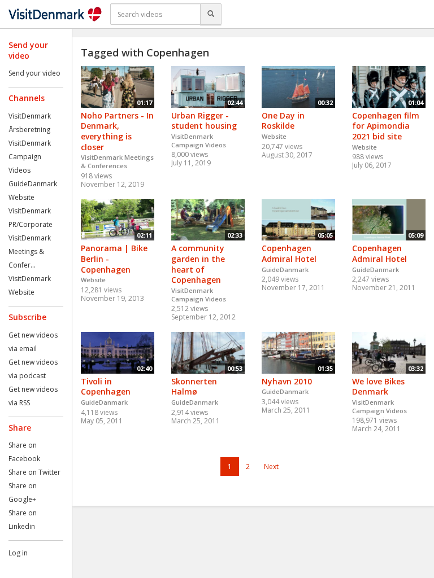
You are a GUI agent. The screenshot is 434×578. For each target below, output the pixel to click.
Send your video (34, 73)
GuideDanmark (32, 184)
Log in (18, 553)
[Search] (211, 14)
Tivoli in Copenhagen (106, 386)
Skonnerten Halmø (194, 386)
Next (271, 466)
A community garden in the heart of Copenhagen (198, 264)
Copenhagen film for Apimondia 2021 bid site (385, 126)
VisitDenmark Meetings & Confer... (29, 251)
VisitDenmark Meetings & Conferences (117, 161)
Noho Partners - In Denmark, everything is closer (117, 131)
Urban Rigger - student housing (204, 121)
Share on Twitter (34, 472)
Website (21, 197)
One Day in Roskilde (283, 121)
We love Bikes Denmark (378, 386)
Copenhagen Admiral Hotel (289, 253)
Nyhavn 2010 (287, 381)
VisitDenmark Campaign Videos (29, 156)
